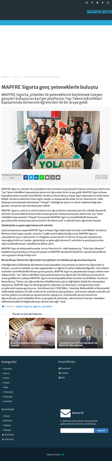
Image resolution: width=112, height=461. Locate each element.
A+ (98, 177)
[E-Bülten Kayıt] (108, 2)
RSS (63, 378)
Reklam (7, 430)
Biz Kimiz (8, 421)
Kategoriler (9, 362)
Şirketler (8, 401)
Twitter (64, 373)
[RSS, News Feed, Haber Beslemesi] (102, 2)
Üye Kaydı (9, 434)
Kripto (7, 383)
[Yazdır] (52, 177)
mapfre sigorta (24, 306)
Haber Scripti (53, 454)
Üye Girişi (9, 439)
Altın (6, 387)
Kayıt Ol (101, 430)
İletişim (7, 425)
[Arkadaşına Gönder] (47, 177)
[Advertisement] (56, 48)
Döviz (6, 378)
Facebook (65, 368)
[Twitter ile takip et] (97, 2)
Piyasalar (8, 396)
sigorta (36, 306)
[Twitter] (31, 177)
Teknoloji (8, 392)
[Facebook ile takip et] (92, 2)
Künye (7, 416)
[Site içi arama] (87, 2)
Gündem (8, 369)
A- (104, 177)
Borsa (6, 373)
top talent (47, 306)
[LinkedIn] (36, 177)
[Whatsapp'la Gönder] (42, 177)
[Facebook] (25, 177)
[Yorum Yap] (58, 177)
